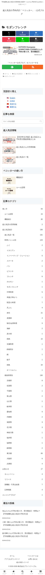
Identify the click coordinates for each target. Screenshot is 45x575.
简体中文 (13, 104)
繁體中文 (13, 107)
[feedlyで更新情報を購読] (12, 67)
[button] (36, 39)
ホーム (12, 556)
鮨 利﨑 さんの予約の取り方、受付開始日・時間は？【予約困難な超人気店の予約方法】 (21, 534)
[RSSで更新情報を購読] (33, 67)
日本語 (12, 101)
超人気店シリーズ (22, 562)
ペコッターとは (33, 556)
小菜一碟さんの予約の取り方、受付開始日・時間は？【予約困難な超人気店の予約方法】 (22, 523)
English (12, 98)
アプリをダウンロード (12, 559)
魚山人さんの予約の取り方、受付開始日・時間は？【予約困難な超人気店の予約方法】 (21, 512)
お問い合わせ (32, 559)
